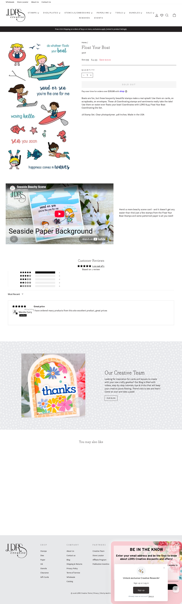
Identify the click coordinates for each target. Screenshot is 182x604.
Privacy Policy (72, 568)
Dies (42, 555)
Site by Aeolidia (105, 593)
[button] (25, 272)
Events (98, 18)
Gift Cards (44, 577)
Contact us (71, 555)
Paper (42, 560)
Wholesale (10, 2)
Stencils (43, 568)
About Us (35, 2)
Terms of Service (73, 573)
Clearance (44, 573)
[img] (19, 306)
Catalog (70, 581)
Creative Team (98, 551)
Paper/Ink (103, 13)
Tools (119, 13)
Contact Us (46, 2)
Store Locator (22, 2)
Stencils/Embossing (77, 13)
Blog (68, 560)
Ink (41, 564)
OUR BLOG (111, 398)
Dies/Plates (50, 13)
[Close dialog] (179, 544)
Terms (90, 593)
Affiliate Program (99, 560)
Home (84, 42)
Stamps (32, 13)
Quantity (88, 70)
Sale (149, 13)
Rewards (84, 18)
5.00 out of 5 (98, 266)
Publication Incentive (101, 564)
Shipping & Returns (74, 564)
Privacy (96, 593)
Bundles (134, 13)
